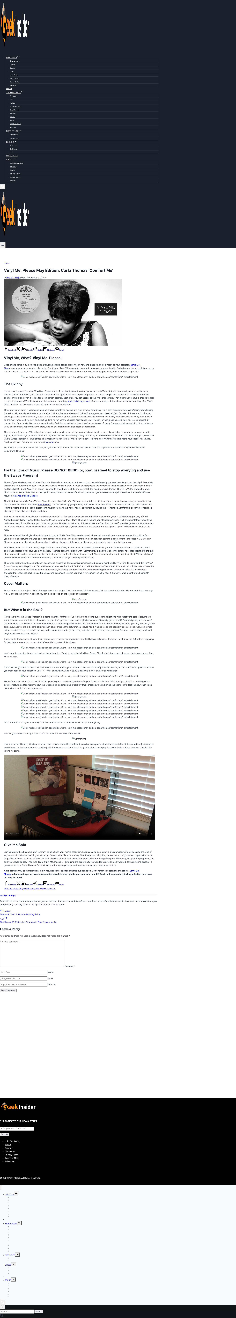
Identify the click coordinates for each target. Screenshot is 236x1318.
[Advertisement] (74, 1022)
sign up (49, 442)
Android (12, 103)
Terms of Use (11, 1158)
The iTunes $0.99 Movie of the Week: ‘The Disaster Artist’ (28, 920)
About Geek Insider (16, 163)
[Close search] (2, 1307)
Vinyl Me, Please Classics (25, 496)
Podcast (12, 180)
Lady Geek (13, 75)
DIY (11, 152)
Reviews (13, 127)
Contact (12, 170)
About (8, 1144)
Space (12, 120)
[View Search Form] (2, 186)
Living (12, 71)
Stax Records (44, 504)
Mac (11, 99)
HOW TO (13, 145)
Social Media (14, 82)
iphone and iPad (15, 106)
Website (51, 984)
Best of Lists (14, 138)
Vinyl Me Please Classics (42, 888)
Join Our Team (15, 177)
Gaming (12, 68)
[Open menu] (3, 245)
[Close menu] (0, 1188)
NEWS (9, 88)
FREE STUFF (10, 1255)
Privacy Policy (15, 173)
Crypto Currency (15, 124)
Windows (13, 96)
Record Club (10, 888)
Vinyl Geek (23, 888)
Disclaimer (10, 1151)
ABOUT (8, 1280)
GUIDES (8, 1265)
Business (13, 85)
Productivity (14, 78)
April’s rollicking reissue (78, 401)
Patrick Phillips (13, 277)
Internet (12, 117)
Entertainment (14, 61)
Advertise (13, 167)
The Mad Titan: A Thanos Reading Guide (20, 913)
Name (50, 972)
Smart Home (14, 110)
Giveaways (14, 135)
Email (50, 978)
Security (13, 113)
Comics (12, 64)
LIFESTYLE (9, 1194)
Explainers (13, 149)
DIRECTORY (12, 155)
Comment (69, 966)
